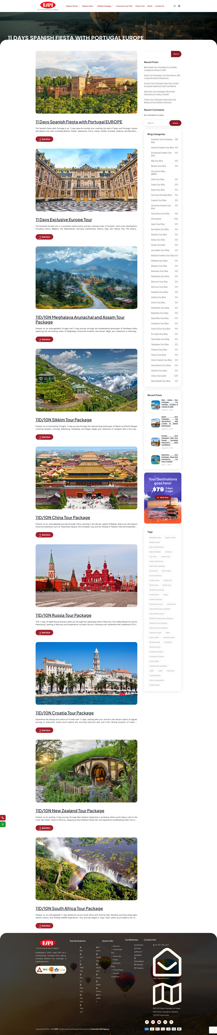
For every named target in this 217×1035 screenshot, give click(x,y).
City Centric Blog (158, 171)
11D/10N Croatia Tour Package (65, 712)
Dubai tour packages (157, 566)
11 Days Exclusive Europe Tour (64, 219)
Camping (168, 552)
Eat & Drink (153, 571)
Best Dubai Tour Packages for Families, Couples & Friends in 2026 (160, 68)
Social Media (154, 661)
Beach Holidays (155, 552)
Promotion (168, 642)
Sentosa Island (154, 647)
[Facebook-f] (147, 1022)
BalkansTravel (154, 542)
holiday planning (155, 599)
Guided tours (154, 594)
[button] (162, 497)
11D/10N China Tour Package (63, 517)
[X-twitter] (165, 1022)
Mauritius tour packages (158, 628)
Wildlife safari (154, 685)
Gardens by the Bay (156, 590)
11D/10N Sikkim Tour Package (64, 419)
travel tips (170, 670)
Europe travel (154, 580)
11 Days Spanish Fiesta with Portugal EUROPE (79, 121)
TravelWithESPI (155, 675)
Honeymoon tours (156, 604)
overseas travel (169, 637)
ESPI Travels (166, 571)
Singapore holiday (156, 651)
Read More (46, 139)
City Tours (153, 556)
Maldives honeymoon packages (161, 618)
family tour (168, 580)
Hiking (165, 594)
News (168, 632)
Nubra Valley (154, 637)
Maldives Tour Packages (158, 623)
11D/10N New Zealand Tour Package (70, 810)
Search (176, 54)
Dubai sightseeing (156, 561)
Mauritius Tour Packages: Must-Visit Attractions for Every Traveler (159, 92)
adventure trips (155, 537)
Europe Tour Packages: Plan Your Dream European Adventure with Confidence (161, 84)
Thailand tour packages (158, 666)
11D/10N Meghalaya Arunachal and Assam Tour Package (80, 319)
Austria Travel (170, 537)
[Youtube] (159, 1022)
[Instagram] (153, 1022)
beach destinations (156, 547)
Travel (160, 670)
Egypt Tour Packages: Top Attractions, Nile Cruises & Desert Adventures (162, 76)
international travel (156, 613)
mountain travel (155, 632)
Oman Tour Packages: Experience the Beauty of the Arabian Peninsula (160, 101)
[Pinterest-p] (171, 1022)
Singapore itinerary (156, 656)
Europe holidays (155, 575)
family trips (167, 585)
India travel (171, 604)
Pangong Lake (154, 642)
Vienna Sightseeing (156, 680)
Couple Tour (165, 556)
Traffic (151, 670)
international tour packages (159, 609)
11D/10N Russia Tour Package (63, 615)
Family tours (154, 585)
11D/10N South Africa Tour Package (69, 908)
